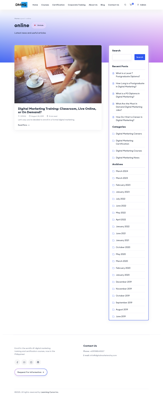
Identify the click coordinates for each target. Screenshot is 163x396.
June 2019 (121, 316)
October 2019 (123, 295)
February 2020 (123, 268)
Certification (58, 5)
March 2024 (122, 171)
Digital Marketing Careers (129, 133)
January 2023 (123, 191)
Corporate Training (76, 5)
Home (35, 5)
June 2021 (121, 233)
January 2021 (122, 240)
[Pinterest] (38, 362)
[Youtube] (24, 362)
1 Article (40, 25)
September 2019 (124, 302)
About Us (93, 5)
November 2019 (124, 288)
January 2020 (123, 275)
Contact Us (113, 5)
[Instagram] (31, 362)
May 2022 (121, 212)
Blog (103, 5)
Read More (22, 125)
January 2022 (122, 226)
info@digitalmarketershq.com (103, 355)
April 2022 (121, 219)
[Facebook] (17, 362)
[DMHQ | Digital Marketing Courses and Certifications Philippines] (21, 5)
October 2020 (123, 247)
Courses (45, 5)
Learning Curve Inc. (50, 392)
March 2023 (122, 178)
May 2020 (121, 254)
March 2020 (122, 261)
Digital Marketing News (127, 157)
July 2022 (120, 198)
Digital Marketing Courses (129, 150)
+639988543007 (97, 351)
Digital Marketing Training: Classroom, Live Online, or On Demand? (57, 110)
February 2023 (123, 185)
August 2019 (122, 309)
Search (116, 50)
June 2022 (121, 205)
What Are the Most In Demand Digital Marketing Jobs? (129, 106)
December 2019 (124, 281)
